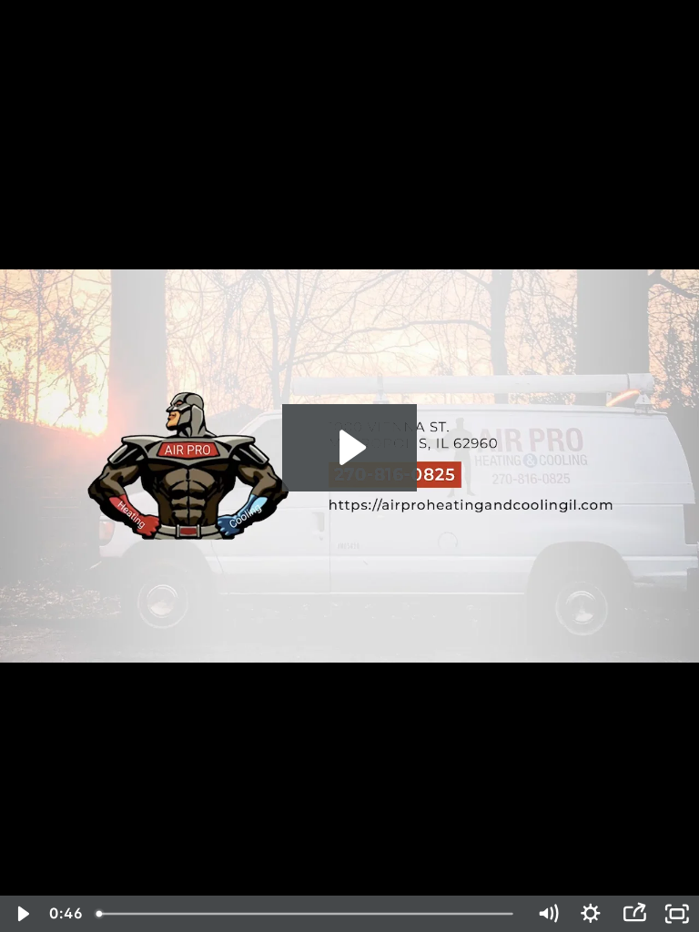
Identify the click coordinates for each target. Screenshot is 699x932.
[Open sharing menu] (634, 914)
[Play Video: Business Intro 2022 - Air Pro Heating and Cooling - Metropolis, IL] (350, 447)
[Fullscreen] (677, 914)
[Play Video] (22, 914)
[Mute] (548, 914)
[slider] (307, 914)
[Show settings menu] (591, 914)
